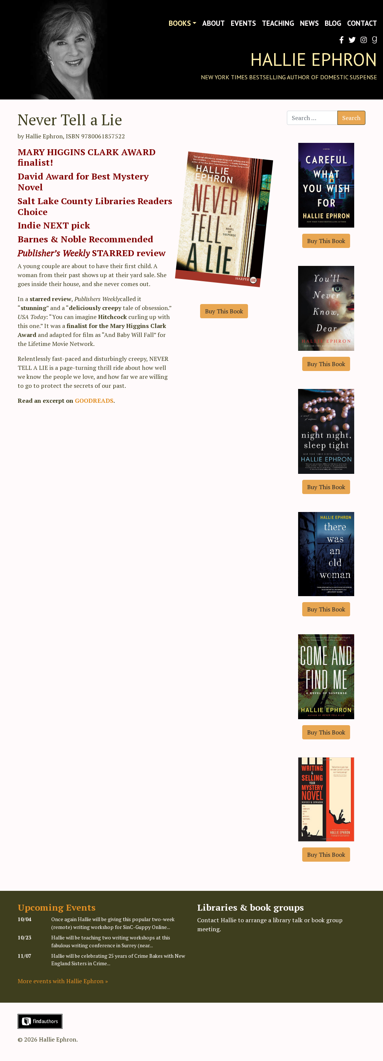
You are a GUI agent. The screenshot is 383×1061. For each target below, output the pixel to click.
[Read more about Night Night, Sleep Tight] (326, 430)
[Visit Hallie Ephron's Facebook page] (340, 40)
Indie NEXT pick (54, 225)
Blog (333, 23)
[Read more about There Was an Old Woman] (326, 553)
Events (243, 23)
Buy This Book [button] (224, 311)
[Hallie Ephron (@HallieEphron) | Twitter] (351, 40)
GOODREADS (94, 400)
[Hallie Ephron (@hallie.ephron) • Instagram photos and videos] (362, 40)
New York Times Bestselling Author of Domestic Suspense (289, 77)
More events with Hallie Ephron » (63, 981)
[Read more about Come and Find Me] (326, 676)
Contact (362, 23)
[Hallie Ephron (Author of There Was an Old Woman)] (373, 40)
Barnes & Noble (53, 239)
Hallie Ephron (313, 59)
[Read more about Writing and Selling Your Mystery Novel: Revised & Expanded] (326, 798)
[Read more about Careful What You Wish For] (326, 184)
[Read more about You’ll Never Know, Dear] (326, 307)
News (309, 23)
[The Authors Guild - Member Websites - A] (40, 1020)
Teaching (278, 23)
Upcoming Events (56, 907)
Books (180, 23)
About (213, 23)
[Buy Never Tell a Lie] (224, 224)
